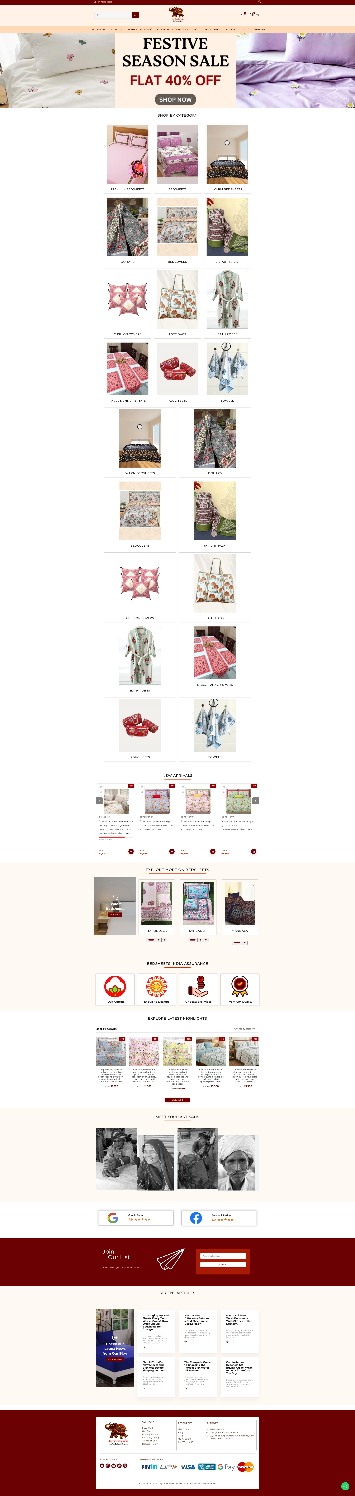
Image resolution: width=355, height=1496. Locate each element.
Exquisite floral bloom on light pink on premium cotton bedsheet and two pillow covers (115, 825)
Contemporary (105, 817)
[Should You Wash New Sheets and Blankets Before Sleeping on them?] (156, 1377)
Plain (240, 930)
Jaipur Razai (162, 29)
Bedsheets (115, 29)
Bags (195, 29)
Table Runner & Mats (127, 400)
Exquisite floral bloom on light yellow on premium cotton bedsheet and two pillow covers (237, 825)
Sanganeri (198, 930)
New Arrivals (99, 29)
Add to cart (131, 851)
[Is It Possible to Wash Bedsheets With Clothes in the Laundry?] (240, 1331)
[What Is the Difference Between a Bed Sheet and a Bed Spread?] (198, 1331)
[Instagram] (108, 1466)
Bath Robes (231, 29)
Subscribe (223, 1264)
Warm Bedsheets (227, 189)
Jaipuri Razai (227, 261)
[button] (151, 940)
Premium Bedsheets (127, 189)
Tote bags (177, 334)
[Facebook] (102, 1466)
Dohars (132, 29)
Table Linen (211, 29)
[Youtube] (113, 1466)
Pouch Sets (177, 400)
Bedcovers (146, 29)
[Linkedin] (125, 1466)
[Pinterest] (119, 1466)
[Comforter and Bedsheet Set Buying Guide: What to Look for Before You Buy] (240, 1377)
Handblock (157, 930)
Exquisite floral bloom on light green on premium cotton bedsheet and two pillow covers (156, 825)
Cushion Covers (180, 29)
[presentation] (99, 800)
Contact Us (259, 29)
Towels (245, 29)
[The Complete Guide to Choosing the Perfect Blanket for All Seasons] (198, 1377)
